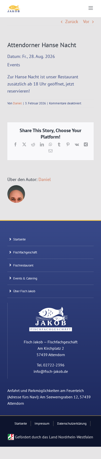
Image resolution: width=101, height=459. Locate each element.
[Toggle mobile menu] (91, 8)
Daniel (17, 103)
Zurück (71, 21)
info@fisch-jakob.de (51, 371)
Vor (86, 21)
